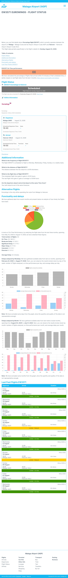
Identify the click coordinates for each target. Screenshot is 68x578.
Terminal (21, 557)
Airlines (4, 566)
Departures (5, 562)
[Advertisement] (34, 28)
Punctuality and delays (9, 62)
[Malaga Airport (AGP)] (4, 6)
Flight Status (6, 55)
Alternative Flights (7, 60)
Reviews (55, 560)
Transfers (38, 566)
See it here (40, 94)
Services (21, 566)
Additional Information (9, 58)
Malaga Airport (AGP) (35, 6)
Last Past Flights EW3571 (9, 64)
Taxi (36, 564)
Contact (24, 576)
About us (29, 576)
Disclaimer (18, 576)
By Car (37, 568)
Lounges (21, 564)
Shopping (21, 568)
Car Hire (21, 560)
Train (36, 562)
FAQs (20, 571)
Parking (54, 557)
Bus (36, 560)
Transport (38, 557)
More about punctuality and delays (48, 78)
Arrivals (4, 560)
